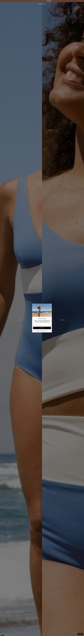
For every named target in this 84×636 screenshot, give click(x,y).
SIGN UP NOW (42, 328)
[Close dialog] (50, 304)
